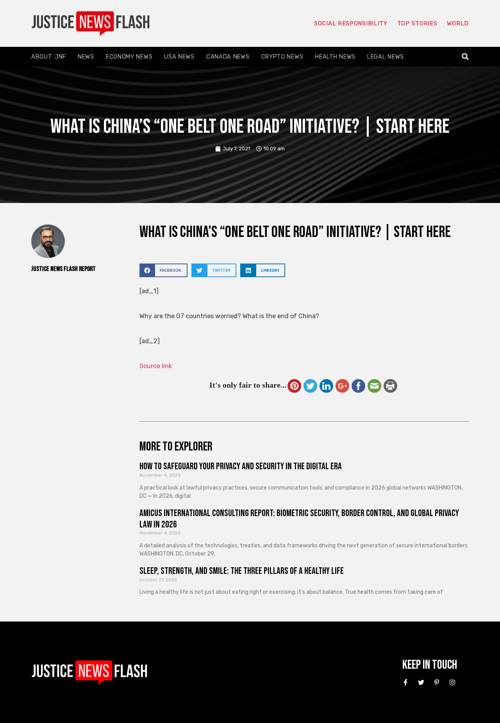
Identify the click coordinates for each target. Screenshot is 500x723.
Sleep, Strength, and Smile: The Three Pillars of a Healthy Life (241, 571)
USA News (179, 56)
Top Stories (417, 23)
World (458, 23)
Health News (335, 56)
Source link (155, 366)
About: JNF (48, 56)
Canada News (228, 56)
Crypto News (282, 56)
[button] (465, 57)
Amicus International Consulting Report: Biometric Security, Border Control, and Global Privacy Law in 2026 (299, 519)
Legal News (385, 56)
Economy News (129, 56)
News (86, 56)
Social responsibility (351, 23)
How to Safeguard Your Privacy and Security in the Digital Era (240, 466)
